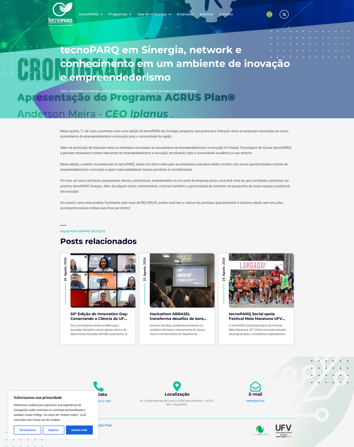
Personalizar (27, 430)
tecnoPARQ (88, 14)
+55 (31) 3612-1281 (98, 401)
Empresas (185, 14)
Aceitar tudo (79, 430)
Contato (226, 14)
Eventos (206, 14)
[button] (284, 14)
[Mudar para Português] (269, 14)
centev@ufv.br (255, 400)
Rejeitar (53, 430)
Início (63, 91)
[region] (53, 415)
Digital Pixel (103, 425)
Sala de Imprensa (152, 14)
